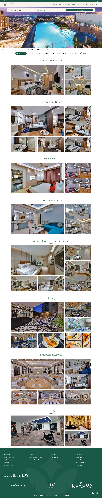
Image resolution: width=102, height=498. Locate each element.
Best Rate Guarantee (9, 460)
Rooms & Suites (35, 53)
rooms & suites (56, 4)
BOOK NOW (80, 10)
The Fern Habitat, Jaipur (38, 50)
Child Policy (79, 457)
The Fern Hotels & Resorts (51, 495)
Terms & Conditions (81, 462)
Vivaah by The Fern (9, 457)
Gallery (49, 50)
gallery (69, 4)
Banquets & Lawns (59, 53)
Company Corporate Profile (35, 457)
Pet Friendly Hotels (9, 465)
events (79, 4)
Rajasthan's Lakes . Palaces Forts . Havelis (18, 50)
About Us (30, 454)
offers (74, 4)
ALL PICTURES (20, 53)
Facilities (73, 53)
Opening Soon (8, 468)
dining (64, 4)
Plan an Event (7, 462)
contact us (85, 4)
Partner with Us (56, 457)
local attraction (93, 4)
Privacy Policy (79, 454)
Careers (54, 454)
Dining (46, 53)
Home (5, 1)
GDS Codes (79, 460)
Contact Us (79, 465)
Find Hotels (7, 454)
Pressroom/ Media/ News (34, 460)
